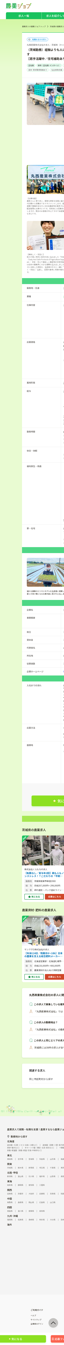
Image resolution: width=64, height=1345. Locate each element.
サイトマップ (36, 1320)
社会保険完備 (56, 70)
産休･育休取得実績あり (37, 70)
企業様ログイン (37, 1324)
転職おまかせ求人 (39, 39)
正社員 (31, 65)
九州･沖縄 (12, 1216)
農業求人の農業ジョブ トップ (34, 26)
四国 (9, 1207)
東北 (9, 1155)
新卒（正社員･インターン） (49, 65)
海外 (9, 1224)
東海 (9, 1181)
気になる (35, 896)
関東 (9, 1164)
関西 (9, 1190)
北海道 (10, 1141)
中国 (9, 1198)
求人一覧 (23, 16)
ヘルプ (33, 1315)
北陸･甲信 (12, 1172)
